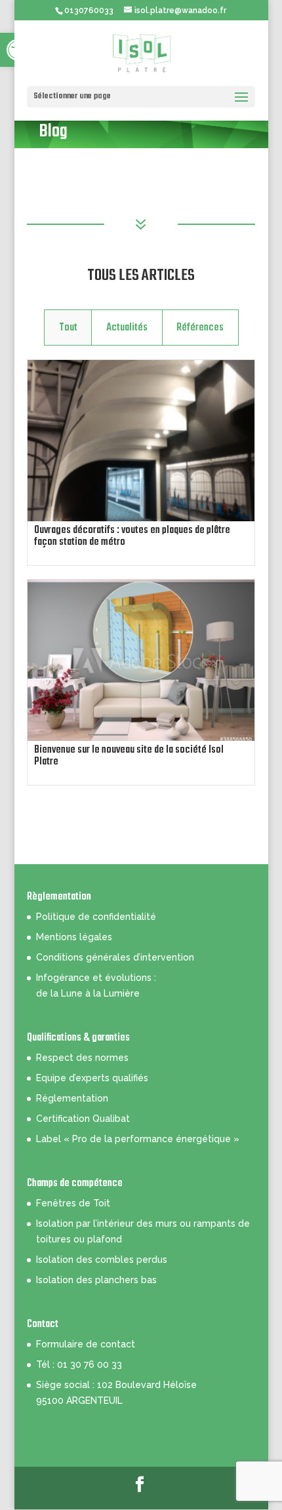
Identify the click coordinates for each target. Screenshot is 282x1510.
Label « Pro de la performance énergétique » (137, 1139)
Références (200, 327)
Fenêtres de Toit (73, 1203)
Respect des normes (82, 1057)
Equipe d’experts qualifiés (92, 1078)
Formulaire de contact (85, 1344)
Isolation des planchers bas (96, 1280)
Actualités (127, 327)
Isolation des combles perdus (101, 1259)
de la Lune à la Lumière (88, 993)
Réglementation (72, 1098)
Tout (68, 327)
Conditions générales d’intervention (115, 957)
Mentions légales (74, 937)
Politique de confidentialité (96, 916)
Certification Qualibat (83, 1118)
